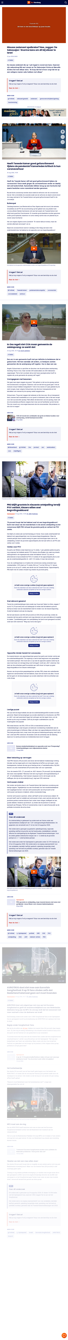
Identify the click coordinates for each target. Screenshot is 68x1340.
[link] (14, 88)
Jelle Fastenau (33, 514)
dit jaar (25, 1028)
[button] (5, 39)
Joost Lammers (25, 351)
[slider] (33, 35)
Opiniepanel (11, 514)
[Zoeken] (66, 2)
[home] (34, 2)
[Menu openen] (2, 2)
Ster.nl (39, 107)
